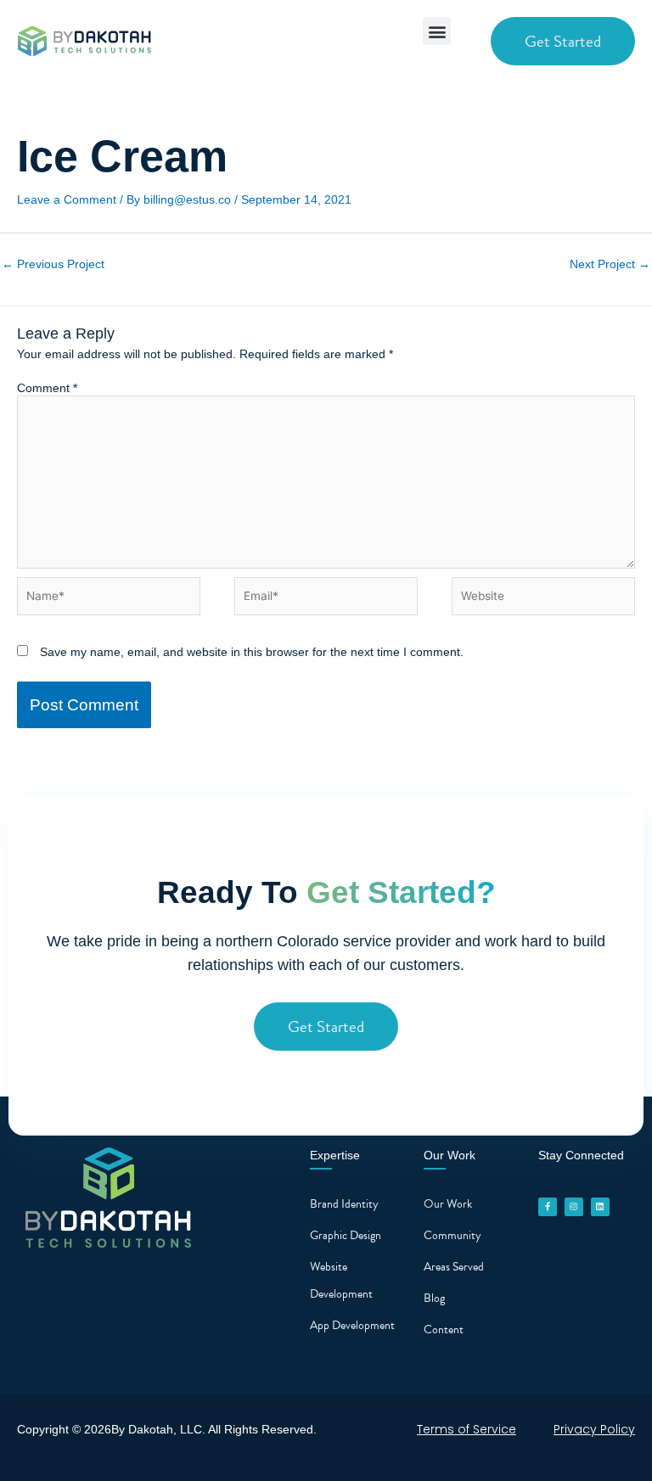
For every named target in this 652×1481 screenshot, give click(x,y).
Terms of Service (466, 1429)
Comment (47, 388)
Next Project (610, 264)
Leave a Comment (66, 199)
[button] (437, 31)
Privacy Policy (594, 1429)
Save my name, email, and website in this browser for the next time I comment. (252, 652)
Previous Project (53, 264)
